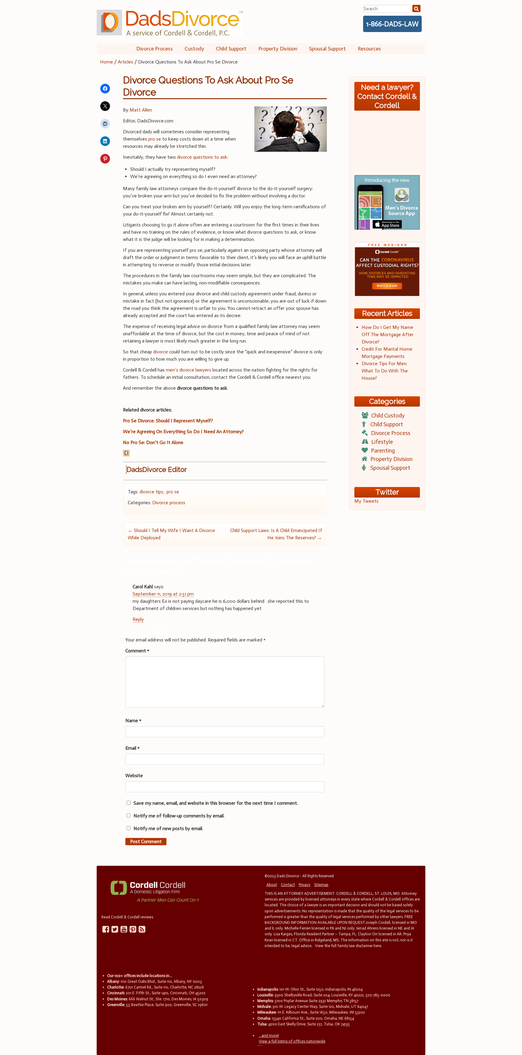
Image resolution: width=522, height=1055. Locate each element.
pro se (154, 139)
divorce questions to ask (202, 157)
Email (132, 748)
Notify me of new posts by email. (168, 828)
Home (106, 62)
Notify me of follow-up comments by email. (179, 816)
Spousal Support (327, 48)
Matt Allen (141, 110)
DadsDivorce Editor (157, 469)
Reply (138, 619)
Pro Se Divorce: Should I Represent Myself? (168, 421)
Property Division (277, 48)
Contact (288, 884)
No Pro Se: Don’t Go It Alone (153, 442)
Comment (137, 651)
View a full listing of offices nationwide (292, 1041)
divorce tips (151, 492)
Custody (194, 48)
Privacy (304, 884)
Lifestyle (382, 441)
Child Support (231, 48)
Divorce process (168, 502)
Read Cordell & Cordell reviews (127, 917)
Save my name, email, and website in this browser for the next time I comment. (216, 803)
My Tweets (366, 501)
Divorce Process (154, 48)
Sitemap (321, 884)
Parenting (383, 450)
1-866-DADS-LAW (392, 24)
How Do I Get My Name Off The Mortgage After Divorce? (388, 334)
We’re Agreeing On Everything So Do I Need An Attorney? (183, 431)
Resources (369, 48)
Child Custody (388, 415)
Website (134, 775)
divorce (160, 352)
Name (133, 720)
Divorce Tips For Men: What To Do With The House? (385, 371)
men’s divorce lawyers (188, 370)
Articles (125, 62)
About (271, 884)
